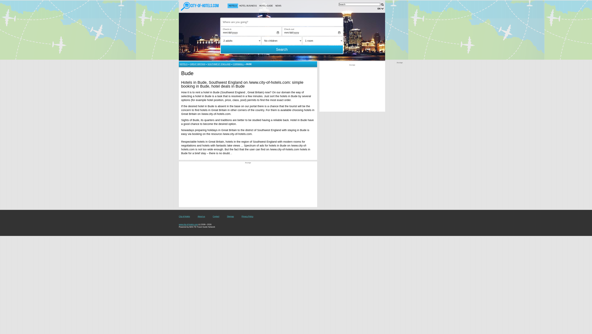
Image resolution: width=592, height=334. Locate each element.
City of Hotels (184, 216)
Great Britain (197, 64)
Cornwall (238, 64)
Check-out (289, 29)
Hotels (233, 6)
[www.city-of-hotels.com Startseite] (200, 6)
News (278, 6)
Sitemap (230, 216)
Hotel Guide (266, 6)
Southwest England (219, 64)
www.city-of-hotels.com (188, 224)
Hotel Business (248, 6)
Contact (216, 216)
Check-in (227, 29)
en (379, 8)
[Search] (382, 4)
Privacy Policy (247, 216)
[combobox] (282, 22)
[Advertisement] (248, 185)
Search (282, 49)
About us (201, 216)
